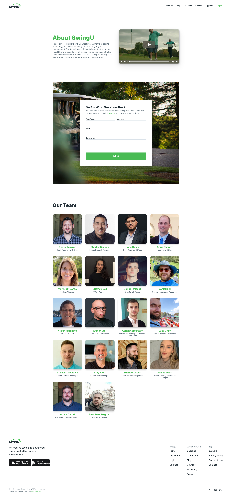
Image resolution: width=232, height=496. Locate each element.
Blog (178, 6)
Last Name (121, 119)
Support (198, 6)
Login (219, 6)
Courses (191, 465)
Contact (213, 465)
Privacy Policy (216, 455)
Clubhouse (168, 6)
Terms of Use (216, 460)
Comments (90, 138)
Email (88, 128)
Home (173, 451)
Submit (116, 156)
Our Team (175, 455)
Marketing (192, 469)
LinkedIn (111, 113)
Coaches (188, 6)
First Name (90, 119)
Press (190, 474)
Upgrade (209, 6)
